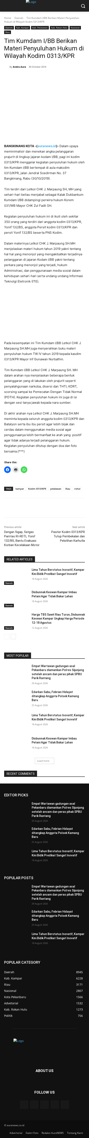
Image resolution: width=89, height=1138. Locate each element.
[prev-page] (6, 636)
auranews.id (46, 146)
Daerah (18, 18)
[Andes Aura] (7, 67)
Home (7, 18)
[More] (59, 77)
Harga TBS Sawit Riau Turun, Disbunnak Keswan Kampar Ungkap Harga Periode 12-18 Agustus (58, 618)
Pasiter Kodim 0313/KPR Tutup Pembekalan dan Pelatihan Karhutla (68, 536)
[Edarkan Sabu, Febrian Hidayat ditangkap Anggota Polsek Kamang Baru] (16, 698)
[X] (31, 77)
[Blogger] (24, 1105)
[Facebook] (21, 77)
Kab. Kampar (22, 27)
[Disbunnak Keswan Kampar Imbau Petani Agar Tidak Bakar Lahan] (16, 598)
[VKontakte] (65, 1105)
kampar (20, 488)
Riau (7, 32)
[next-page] (13, 636)
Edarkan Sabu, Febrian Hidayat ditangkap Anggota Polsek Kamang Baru (55, 696)
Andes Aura (19, 66)
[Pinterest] (40, 77)
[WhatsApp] (50, 77)
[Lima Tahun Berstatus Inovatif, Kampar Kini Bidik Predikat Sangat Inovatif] (16, 576)
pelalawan (55, 488)
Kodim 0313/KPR (37, 488)
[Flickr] (44, 1105)
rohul (77, 488)
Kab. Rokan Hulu (59, 27)
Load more (43, 761)
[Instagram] (55, 1105)
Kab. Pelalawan (40, 27)
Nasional (75, 27)
